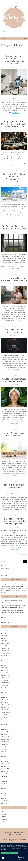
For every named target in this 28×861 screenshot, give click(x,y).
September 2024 (6, 682)
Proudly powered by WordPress (9, 839)
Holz (10, 586)
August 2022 (5, 744)
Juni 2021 (4, 778)
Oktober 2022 (5, 739)
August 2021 (5, 773)
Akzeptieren (14, 853)
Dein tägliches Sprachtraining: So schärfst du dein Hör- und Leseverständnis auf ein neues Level (14, 606)
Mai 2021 (4, 781)
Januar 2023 (5, 731)
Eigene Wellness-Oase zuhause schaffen (14, 434)
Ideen (21, 586)
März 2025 (4, 667)
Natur (6, 590)
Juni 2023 (4, 719)
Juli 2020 (4, 793)
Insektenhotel (3, 588)
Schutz (11, 590)
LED (21, 588)
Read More (15, 112)
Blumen (10, 584)
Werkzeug (5, 592)
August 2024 (5, 685)
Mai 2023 (4, 722)
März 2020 (4, 803)
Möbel (3, 590)
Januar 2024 (5, 702)
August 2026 (5, 631)
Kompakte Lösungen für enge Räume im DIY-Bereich (13, 616)
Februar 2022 (5, 759)
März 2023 (4, 727)
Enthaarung (21, 584)
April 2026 (4, 638)
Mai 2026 (4, 635)
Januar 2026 (5, 645)
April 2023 (4, 724)
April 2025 (4, 665)
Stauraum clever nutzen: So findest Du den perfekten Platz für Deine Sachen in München (13, 611)
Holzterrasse (18, 586)
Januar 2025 (5, 672)
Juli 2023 (4, 717)
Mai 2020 (4, 798)
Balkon (7, 584)
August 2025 (5, 655)
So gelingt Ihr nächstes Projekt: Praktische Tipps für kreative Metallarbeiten (14, 124)
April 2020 (4, 800)
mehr (22, 853)
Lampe (9, 588)
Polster (8, 590)
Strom (19, 590)
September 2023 (6, 712)
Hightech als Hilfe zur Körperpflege (14, 486)
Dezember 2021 (6, 763)
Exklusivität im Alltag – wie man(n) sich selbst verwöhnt (14, 279)
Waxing (2, 592)
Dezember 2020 (6, 788)
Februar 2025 (5, 670)
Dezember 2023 (6, 704)
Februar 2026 (5, 643)
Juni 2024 (4, 690)
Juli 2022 (4, 746)
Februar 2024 (5, 699)
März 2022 (4, 756)
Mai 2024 (4, 692)
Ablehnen (5, 853)
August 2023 (5, 714)
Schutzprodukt (15, 590)
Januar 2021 (5, 786)
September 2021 (6, 771)
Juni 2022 (4, 749)
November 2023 (6, 707)
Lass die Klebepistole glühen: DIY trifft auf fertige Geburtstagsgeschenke (14, 521)
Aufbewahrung (3, 584)
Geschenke (8, 586)
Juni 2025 (4, 660)
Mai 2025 (4, 663)
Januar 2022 (5, 761)
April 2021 (4, 783)
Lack (6, 588)
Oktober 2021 (5, 768)
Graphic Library (14, 840)
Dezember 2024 (6, 675)
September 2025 (6, 653)
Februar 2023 (5, 729)
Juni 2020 (4, 796)
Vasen (25, 590)
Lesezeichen (25, 588)
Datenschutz (18, 832)
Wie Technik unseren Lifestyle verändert (14, 331)
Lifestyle (14, 52)
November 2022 (6, 736)
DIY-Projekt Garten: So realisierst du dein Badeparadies (12, 621)
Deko (16, 584)
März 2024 (4, 697)
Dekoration (5, 811)
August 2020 (5, 791)
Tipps (21, 590)
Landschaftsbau (18, 588)
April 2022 (4, 754)
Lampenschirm (12, 588)
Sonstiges (4, 819)
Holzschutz (13, 586)
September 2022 (6, 741)
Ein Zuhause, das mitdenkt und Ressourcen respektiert (14, 227)
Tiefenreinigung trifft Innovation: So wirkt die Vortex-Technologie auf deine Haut (14, 60)
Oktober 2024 (5, 680)
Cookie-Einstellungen (14, 834)
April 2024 (4, 695)
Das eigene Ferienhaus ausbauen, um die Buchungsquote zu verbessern (14, 178)
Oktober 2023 (5, 709)
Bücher (12, 584)
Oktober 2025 (5, 650)
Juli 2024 (4, 687)
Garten (3, 586)
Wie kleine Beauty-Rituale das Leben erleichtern (14, 380)
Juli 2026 (4, 633)
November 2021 (6, 766)
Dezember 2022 (6, 734)
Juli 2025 (4, 658)
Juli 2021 (4, 776)
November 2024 (6, 677)
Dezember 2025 (6, 648)
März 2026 (4, 640)
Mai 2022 (4, 751)
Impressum (8, 832)
